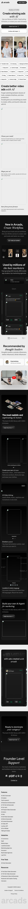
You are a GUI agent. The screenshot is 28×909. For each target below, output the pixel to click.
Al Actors (3, 812)
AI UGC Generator (6, 795)
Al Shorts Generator (6, 819)
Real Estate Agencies (6, 853)
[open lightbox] (14, 377)
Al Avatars (3, 798)
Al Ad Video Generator (7, 817)
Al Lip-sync (4, 807)
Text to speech (5, 800)
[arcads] (5, 2)
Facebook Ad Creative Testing (9, 878)
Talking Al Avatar (5, 831)
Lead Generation (5, 846)
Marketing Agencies (6, 848)
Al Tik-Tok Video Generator (8, 874)
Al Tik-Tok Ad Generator (7, 805)
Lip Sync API (4, 826)
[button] (13, 467)
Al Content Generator (6, 821)
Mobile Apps (4, 843)
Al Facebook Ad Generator (8, 802)
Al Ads (3, 814)
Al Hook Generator (6, 863)
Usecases (3, 881)
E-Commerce (4, 839)
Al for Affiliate (4, 828)
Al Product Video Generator (8, 810)
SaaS (2, 841)
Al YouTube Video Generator (8, 871)
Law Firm (3, 855)
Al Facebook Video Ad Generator (10, 876)
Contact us (14, 780)
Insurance (3, 850)
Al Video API (4, 824)
